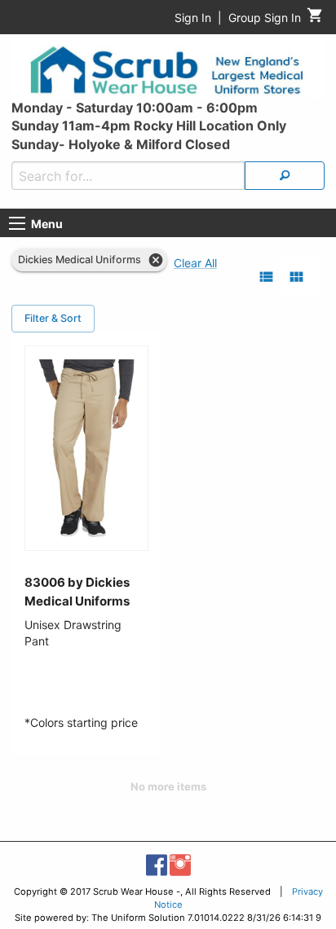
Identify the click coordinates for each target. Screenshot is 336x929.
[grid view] (296, 277)
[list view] (266, 277)
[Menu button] (17, 223)
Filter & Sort (53, 318)
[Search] (285, 175)
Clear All (195, 263)
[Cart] (315, 19)
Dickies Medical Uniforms (79, 259)
